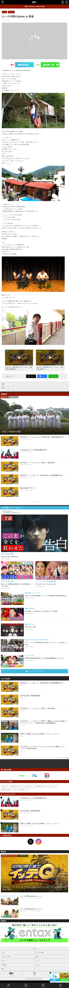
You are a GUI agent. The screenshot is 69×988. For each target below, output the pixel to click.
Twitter (31, 842)
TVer (22, 64)
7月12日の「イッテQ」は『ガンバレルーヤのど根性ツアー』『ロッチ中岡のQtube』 (43, 748)
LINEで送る (53, 376)
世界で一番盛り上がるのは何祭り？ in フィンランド (39, 734)
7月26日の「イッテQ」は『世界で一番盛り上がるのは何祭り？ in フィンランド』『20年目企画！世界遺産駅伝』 (44, 722)
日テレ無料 (47, 775)
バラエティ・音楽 (5, 956)
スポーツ (3, 960)
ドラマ (3, 952)
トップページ (11, 975)
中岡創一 (8, 388)
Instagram (38, 842)
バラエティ (9, 384)
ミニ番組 (3, 964)
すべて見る (33, 501)
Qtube (4, 12)
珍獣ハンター (5, 786)
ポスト (32, 376)
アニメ (37, 960)
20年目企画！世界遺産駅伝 (30, 696)
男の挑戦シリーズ (24, 789)
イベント (38, 964)
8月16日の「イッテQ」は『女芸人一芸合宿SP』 (38, 708)
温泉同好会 (39, 786)
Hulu (47, 64)
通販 (2, 968)
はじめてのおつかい (29, 786)
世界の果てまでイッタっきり (9, 789)
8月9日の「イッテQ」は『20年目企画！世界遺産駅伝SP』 (42, 683)
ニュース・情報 (39, 952)
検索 (34, 975)
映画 (37, 956)
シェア (44, 376)
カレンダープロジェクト (51, 786)
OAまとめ (11, 12)
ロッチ (15, 388)
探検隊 (13, 786)
